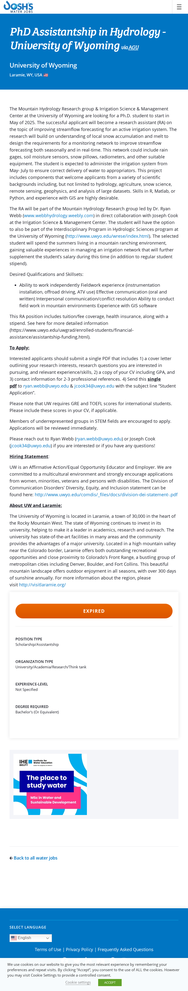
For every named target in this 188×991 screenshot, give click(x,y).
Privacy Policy (79, 949)
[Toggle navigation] (179, 7)
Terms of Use (48, 949)
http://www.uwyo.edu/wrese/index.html (108, 236)
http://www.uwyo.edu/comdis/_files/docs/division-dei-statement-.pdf (106, 494)
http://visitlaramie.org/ (42, 585)
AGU (133, 48)
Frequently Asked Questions (125, 949)
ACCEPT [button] (110, 982)
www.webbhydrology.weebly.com (58, 215)
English (24, 938)
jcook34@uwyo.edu (94, 386)
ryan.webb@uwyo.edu (46, 386)
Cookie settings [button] (78, 982)
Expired (94, 611)
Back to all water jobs (35, 858)
